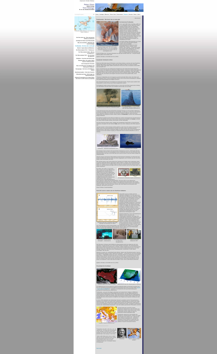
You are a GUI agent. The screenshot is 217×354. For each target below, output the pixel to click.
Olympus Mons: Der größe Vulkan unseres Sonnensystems (86, 61)
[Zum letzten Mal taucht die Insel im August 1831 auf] (107, 45)
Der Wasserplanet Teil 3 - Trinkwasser (85, 50)
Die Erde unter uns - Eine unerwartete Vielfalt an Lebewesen (85, 38)
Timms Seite (113, 14)
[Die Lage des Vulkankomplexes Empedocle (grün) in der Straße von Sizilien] (107, 283)
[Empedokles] (121, 337)
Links (138, 14)
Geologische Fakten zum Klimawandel (85, 40)
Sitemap (92, 0)
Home (97, 14)
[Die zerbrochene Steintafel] (119, 238)
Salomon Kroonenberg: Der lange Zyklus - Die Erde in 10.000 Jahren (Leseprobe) (84, 78)
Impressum (82, 0)
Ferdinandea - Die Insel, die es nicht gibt (84, 46)
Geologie (102, 14)
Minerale (107, 14)
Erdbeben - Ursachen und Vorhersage (85, 58)
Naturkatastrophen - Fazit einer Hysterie (84, 72)
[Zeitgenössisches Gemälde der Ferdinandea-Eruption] (108, 106)
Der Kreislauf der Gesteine (87, 63)
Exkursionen (120, 14)
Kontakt (87, 0)
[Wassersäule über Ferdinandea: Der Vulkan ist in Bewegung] (107, 221)
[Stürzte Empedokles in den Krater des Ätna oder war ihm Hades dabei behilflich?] (134, 337)
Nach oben (99, 348)
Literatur (131, 14)
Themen (126, 14)
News (135, 14)
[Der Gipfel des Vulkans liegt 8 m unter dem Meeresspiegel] (131, 106)
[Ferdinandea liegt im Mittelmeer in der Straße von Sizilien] (84, 29)
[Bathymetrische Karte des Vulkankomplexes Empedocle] (129, 283)
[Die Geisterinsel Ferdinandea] (107, 147)
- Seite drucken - (137, 18)
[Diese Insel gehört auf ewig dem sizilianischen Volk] (134, 238)
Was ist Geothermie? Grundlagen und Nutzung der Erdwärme (85, 66)
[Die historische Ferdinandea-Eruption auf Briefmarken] (129, 176)
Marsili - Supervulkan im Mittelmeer (85, 48)
